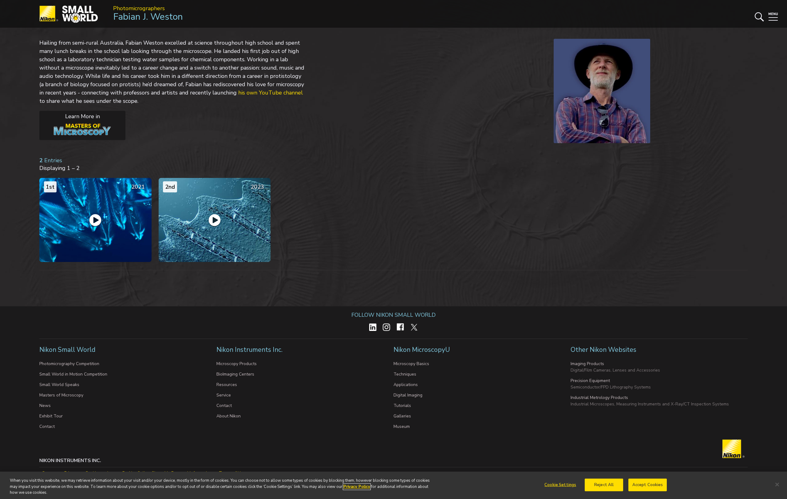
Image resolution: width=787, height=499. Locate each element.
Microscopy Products (236, 364)
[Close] (777, 484)
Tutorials (402, 405)
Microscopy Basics (411, 364)
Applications (406, 385)
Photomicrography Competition (69, 364)
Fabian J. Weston (148, 16)
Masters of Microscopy (61, 395)
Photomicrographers (139, 8)
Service (223, 395)
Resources (226, 385)
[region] (393, 485)
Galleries (402, 416)
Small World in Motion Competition (73, 374)
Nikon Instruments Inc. (250, 349)
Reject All (604, 484)
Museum (402, 426)
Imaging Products (587, 364)
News (45, 405)
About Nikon (228, 416)
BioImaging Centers (235, 374)
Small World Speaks (59, 385)
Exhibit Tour (51, 416)
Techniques (405, 374)
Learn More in (69, 122)
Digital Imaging (408, 395)
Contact (47, 426)
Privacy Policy (356, 486)
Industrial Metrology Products (599, 397)
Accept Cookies (647, 484)
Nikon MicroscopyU (422, 349)
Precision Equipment (590, 381)
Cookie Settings (560, 484)
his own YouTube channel (270, 92)
